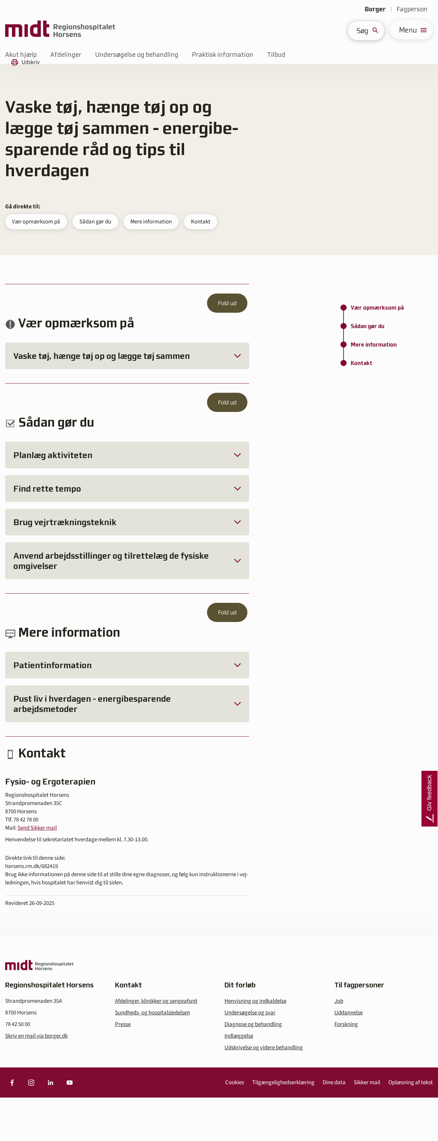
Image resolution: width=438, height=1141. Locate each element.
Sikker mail (367, 1082)
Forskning (346, 1024)
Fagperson (412, 9)
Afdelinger (65, 55)
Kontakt (200, 222)
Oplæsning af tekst (410, 1082)
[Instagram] (31, 1082)
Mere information (151, 222)
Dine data (334, 1082)
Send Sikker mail (37, 828)
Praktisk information (222, 55)
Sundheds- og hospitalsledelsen (152, 1013)
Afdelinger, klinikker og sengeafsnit (156, 1001)
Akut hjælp (21, 55)
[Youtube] (69, 1082)
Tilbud (276, 55)
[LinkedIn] (50, 1082)
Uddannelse (348, 1013)
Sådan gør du (95, 222)
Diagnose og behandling (253, 1024)
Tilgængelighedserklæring (283, 1082)
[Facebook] (12, 1082)
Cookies (234, 1082)
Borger (375, 9)
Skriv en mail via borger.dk (36, 1036)
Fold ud (227, 303)
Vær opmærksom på (36, 222)
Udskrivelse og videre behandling (263, 1047)
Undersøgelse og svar (249, 1013)
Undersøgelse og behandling (136, 55)
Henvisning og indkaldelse (255, 1001)
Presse (123, 1024)
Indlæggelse (238, 1036)
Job (338, 1001)
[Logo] (60, 30)
